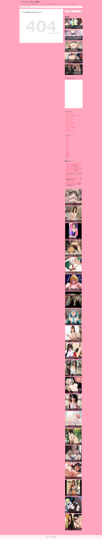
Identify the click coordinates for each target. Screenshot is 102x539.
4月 (67, 144)
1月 (67, 148)
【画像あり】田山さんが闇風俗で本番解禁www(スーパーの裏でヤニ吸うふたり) (73, 73)
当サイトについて (23, 6)
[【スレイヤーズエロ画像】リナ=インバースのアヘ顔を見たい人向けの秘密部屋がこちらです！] (74, 58)
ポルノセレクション (70, 125)
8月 (67, 139)
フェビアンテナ (69, 124)
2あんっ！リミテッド (70, 113)
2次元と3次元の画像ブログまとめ (73, 115)
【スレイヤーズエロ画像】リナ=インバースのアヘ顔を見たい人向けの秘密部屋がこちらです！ (73, 61)
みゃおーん (68, 120)
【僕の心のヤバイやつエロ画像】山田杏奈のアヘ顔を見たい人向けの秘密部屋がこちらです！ (74, 169)
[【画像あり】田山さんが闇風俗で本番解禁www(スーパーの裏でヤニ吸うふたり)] (74, 69)
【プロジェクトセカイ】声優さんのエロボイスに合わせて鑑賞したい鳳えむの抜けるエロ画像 (74, 164)
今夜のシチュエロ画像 (70, 127)
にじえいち (68, 117)
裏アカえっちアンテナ (70, 131)
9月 (67, 138)
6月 (67, 142)
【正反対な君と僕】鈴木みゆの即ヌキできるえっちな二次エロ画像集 (73, 27)
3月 (67, 146)
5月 (67, 143)
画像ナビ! (68, 129)
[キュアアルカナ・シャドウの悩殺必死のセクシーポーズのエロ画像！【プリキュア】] (74, 35)
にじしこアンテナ (69, 119)
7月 (67, 141)
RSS (28, 6)
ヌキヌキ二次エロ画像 (30, 2)
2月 (67, 147)
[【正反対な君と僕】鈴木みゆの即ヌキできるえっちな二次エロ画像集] (74, 23)
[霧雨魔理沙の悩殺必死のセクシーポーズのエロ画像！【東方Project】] (74, 46)
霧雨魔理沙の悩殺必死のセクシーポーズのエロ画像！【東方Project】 (73, 50)
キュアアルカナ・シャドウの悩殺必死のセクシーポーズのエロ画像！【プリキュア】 (73, 38)
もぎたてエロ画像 (69, 122)
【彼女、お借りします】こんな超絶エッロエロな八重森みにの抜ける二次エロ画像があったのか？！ (74, 182)
